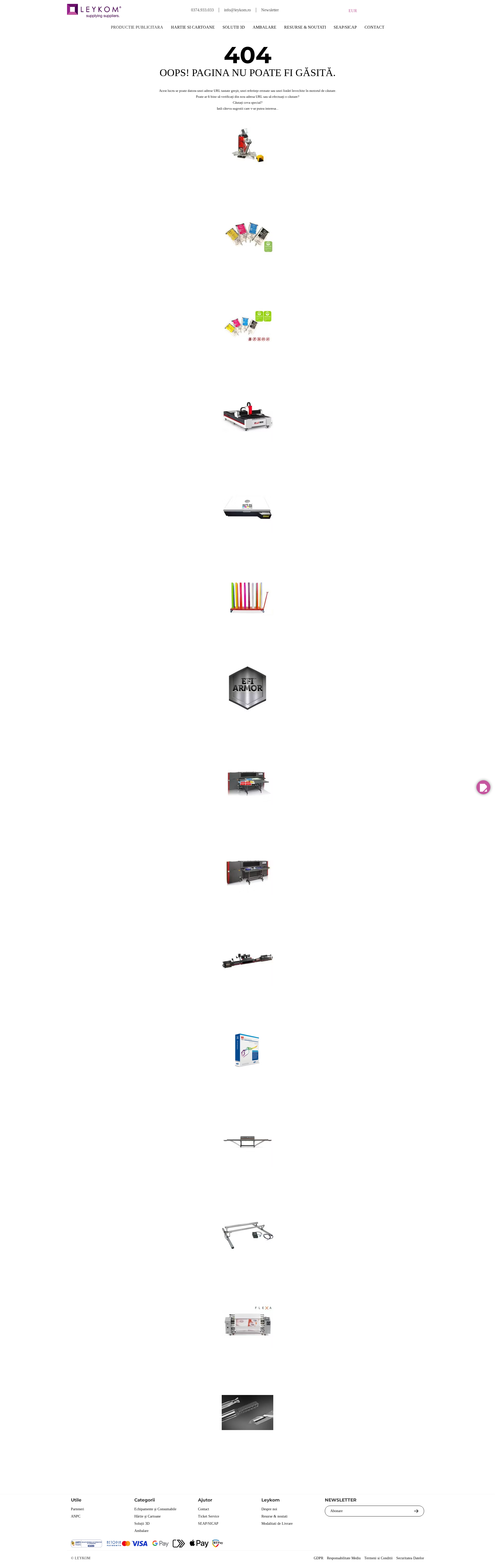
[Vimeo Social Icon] (405, 1544)
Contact (374, 27)
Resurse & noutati (305, 27)
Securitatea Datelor (410, 1558)
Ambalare (264, 27)
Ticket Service (208, 1516)
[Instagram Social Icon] (391, 1544)
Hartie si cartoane (193, 27)
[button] (483, 787)
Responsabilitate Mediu (344, 1558)
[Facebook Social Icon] (363, 1544)
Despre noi (269, 1509)
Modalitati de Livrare (277, 1524)
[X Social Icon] (377, 1544)
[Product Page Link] (247, 176)
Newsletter (270, 10)
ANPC (75, 1516)
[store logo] (94, 11)
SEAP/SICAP (345, 27)
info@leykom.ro (237, 10)
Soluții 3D (142, 1524)
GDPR (318, 1558)
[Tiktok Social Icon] (419, 1544)
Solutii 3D (233, 27)
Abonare (336, 1511)
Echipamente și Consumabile (155, 1509)
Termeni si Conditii (378, 1558)
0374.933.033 (202, 10)
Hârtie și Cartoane (147, 1516)
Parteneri (77, 1509)
